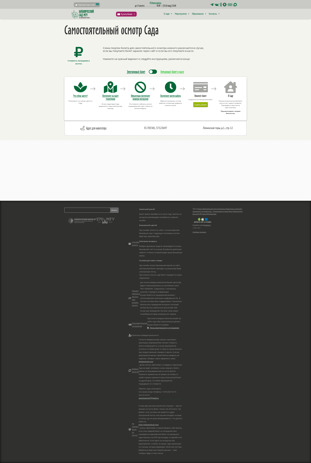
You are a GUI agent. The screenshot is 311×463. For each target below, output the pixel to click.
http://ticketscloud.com (149, 425)
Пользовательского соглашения (164, 328)
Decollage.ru (207, 225)
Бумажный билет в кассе (172, 71)
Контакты (213, 13)
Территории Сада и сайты (88, 4)
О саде (166, 13)
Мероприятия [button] (181, 13)
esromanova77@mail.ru (149, 398)
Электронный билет (136, 71)
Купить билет (126, 14)
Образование (197, 13)
